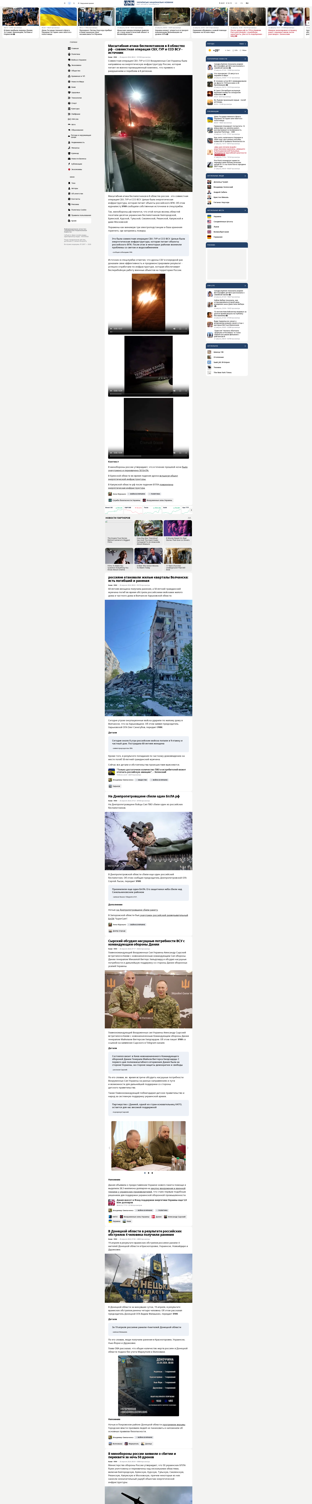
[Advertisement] (226, 264)
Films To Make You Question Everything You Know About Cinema (118, 567)
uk (236, 3)
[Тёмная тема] (74, 3)
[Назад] (109, 1148)
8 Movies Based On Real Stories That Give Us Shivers (178, 539)
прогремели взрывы (173, 1424)
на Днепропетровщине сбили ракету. (137, 909)
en (241, 3)
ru (247, 3)
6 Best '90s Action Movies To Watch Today (147, 566)
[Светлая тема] (64, 3)
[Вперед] (308, 22)
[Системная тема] (69, 3)
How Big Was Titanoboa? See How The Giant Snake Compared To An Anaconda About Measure (148, 541)
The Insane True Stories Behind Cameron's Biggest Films (119, 540)
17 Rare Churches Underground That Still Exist (175, 567)
